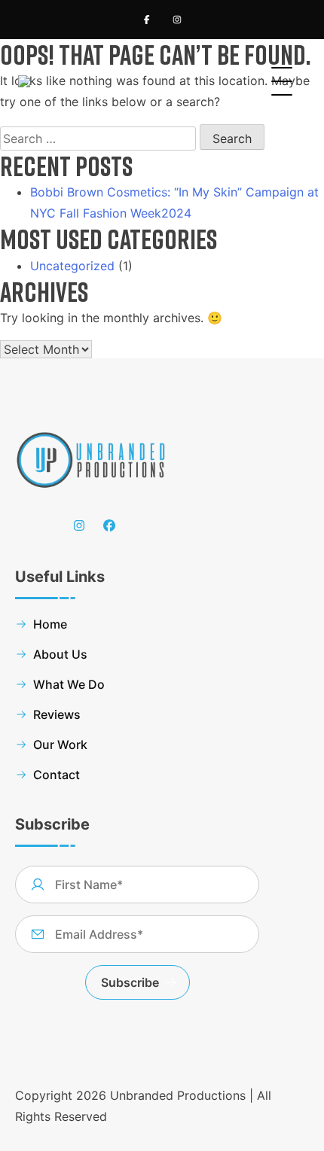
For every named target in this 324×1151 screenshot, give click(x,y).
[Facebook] (147, 20)
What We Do (69, 684)
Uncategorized (72, 265)
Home (50, 624)
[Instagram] (177, 20)
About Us (60, 654)
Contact (56, 775)
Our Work (60, 744)
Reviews (57, 714)
